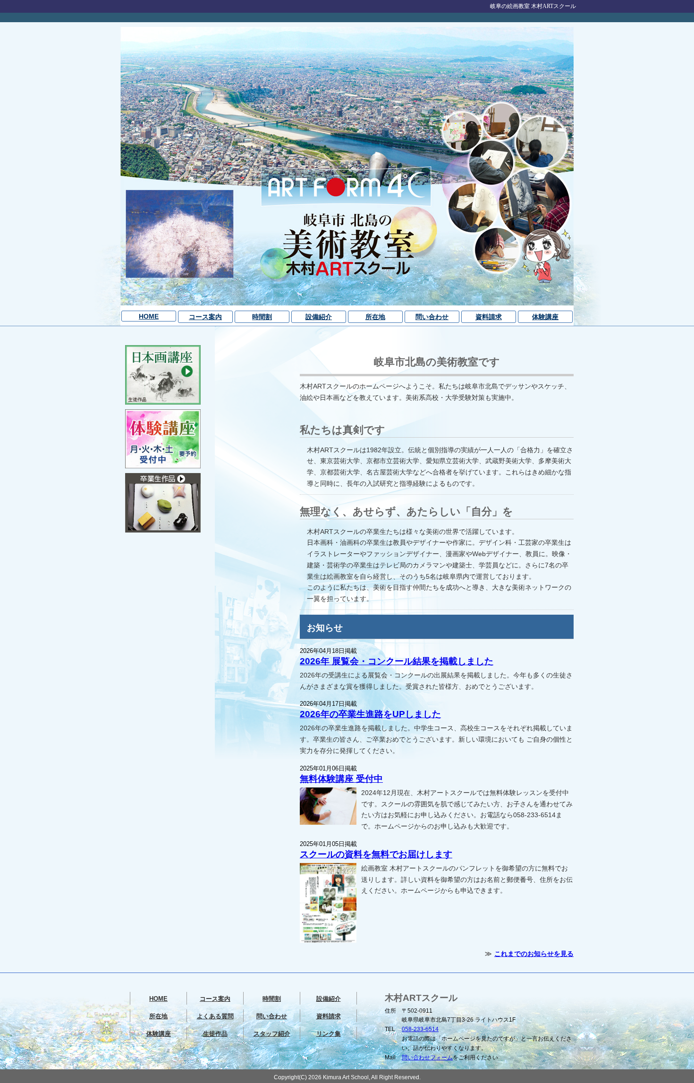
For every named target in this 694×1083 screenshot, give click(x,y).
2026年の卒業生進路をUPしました (370, 714)
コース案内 (205, 317)
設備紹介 (318, 317)
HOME (149, 316)
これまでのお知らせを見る (534, 953)
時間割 (262, 317)
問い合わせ (432, 317)
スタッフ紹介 (272, 1033)
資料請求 (488, 317)
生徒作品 (215, 1033)
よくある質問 (215, 1016)
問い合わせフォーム (427, 1057)
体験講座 (545, 317)
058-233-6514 (420, 1029)
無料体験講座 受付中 (341, 779)
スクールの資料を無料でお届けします (376, 854)
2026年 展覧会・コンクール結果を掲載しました (396, 661)
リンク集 (328, 1033)
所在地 (375, 317)
